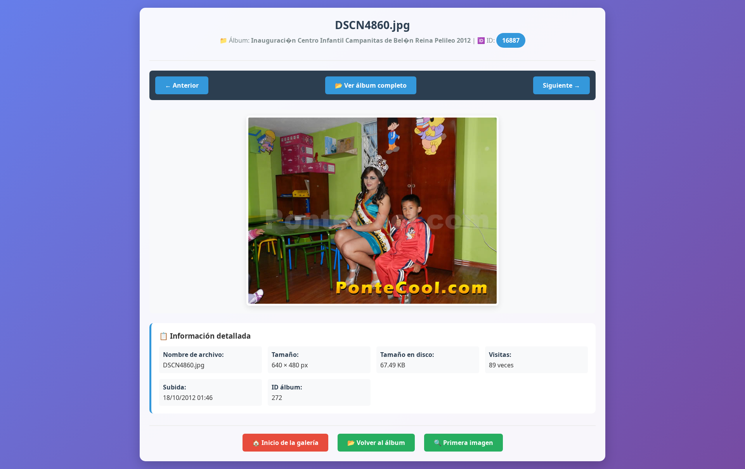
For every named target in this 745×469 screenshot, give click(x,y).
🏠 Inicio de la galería (285, 442)
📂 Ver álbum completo (371, 85)
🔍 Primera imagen (463, 442)
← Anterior (182, 85)
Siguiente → (561, 85)
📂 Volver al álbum (376, 442)
